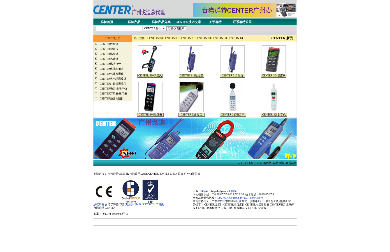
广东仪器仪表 (192, 173)
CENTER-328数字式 (274, 114)
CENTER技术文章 (188, 22)
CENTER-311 (187, 38)
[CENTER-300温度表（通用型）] (150, 111)
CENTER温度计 (109, 53)
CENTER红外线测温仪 (113, 83)
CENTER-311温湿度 (191, 75)
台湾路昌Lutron (139, 173)
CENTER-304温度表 (274, 75)
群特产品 (134, 22)
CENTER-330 (219, 38)
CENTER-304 (235, 38)
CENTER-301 (171, 38)
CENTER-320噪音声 (232, 114)
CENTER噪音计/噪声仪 (113, 88)
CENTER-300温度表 (150, 114)
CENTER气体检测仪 (112, 73)
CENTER (110, 207)
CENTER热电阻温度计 (113, 78)
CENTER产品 (263, 162)
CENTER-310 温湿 (232, 75)
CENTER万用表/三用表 (113, 93)
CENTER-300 (155, 38)
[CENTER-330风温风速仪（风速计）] (150, 72)
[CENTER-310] (233, 72)
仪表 (180, 173)
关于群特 (215, 22)
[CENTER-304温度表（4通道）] (274, 72)
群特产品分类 (161, 22)
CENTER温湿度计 (110, 63)
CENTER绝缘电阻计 (112, 98)
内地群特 (198, 201)
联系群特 (291, 162)
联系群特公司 (242, 22)
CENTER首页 (246, 162)
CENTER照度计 (109, 44)
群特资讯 (278, 162)
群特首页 (107, 22)
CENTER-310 (203, 38)
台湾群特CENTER (118, 173)
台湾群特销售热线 (203, 197)
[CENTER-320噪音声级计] (233, 111)
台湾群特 (98, 207)
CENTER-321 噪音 (191, 114)
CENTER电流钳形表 (112, 68)
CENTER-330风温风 (150, 75)
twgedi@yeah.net (220, 191)
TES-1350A (170, 173)
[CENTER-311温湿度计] (191, 72)
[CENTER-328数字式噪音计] (274, 111)
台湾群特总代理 (114, 204)
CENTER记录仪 (109, 49)
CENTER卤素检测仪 (208, 208)
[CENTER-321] (191, 111)
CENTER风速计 (109, 58)
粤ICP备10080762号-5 (115, 213)
